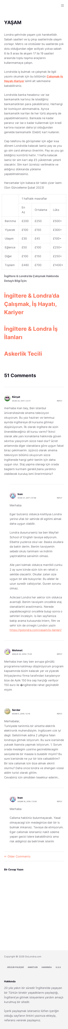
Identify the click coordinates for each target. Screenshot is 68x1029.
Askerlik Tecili (23, 353)
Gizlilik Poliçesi (15, 967)
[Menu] (62, 5)
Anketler (33, 967)
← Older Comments (17, 856)
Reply (59, 401)
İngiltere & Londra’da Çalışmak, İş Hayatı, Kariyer (31, 303)
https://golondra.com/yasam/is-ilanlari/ (36, 630)
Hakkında (47, 967)
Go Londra (14, 3)
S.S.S (58, 967)
